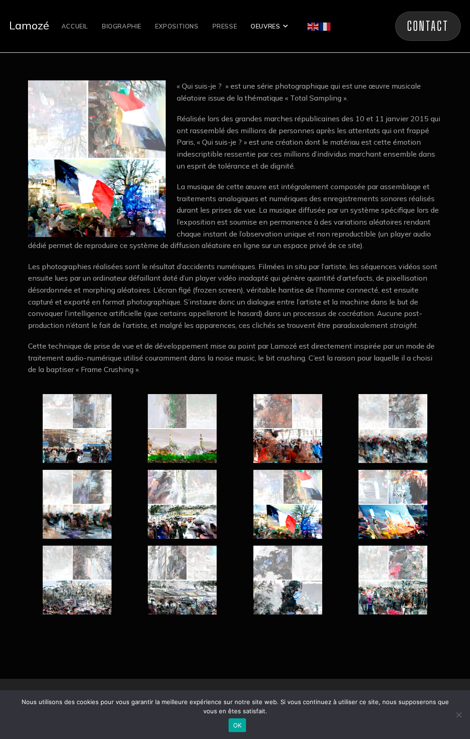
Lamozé (29, 25)
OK (237, 725)
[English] (313, 25)
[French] (325, 25)
